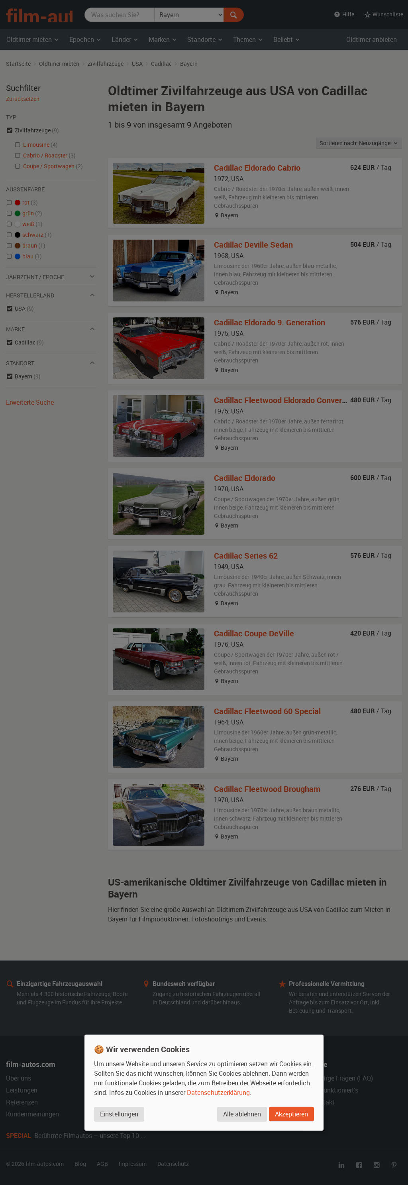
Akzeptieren (291, 1113)
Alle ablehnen (242, 1113)
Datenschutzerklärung (218, 1092)
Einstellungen (119, 1113)
